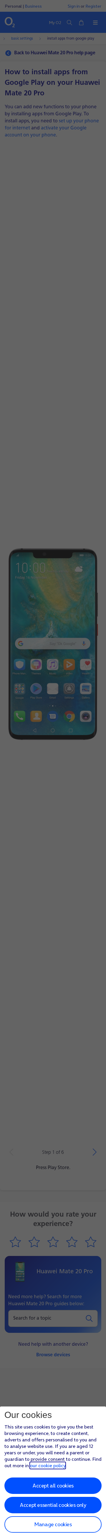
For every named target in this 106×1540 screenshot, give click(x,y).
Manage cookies (53, 1524)
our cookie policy (47, 1465)
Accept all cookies (53, 1485)
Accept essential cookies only (53, 1505)
